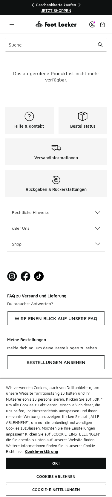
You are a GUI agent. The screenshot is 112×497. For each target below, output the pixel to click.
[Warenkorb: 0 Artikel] (102, 24)
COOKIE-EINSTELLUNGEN (56, 489)
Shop (17, 243)
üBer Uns (20, 228)
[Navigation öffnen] (12, 24)
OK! (55, 463)
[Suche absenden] (100, 44)
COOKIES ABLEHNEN (55, 476)
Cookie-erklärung (41, 451)
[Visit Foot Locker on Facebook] (25, 276)
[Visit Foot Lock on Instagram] (12, 276)
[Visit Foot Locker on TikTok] (39, 276)
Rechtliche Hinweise (31, 212)
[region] (56, 7)
